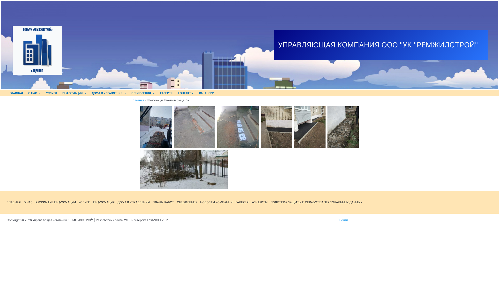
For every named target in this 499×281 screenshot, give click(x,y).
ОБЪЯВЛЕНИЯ (141, 93)
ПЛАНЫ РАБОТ (163, 202)
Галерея (166, 93)
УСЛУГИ (51, 93)
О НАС (32, 93)
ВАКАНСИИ (206, 93)
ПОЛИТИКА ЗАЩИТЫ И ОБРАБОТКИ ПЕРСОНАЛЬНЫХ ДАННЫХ (316, 202)
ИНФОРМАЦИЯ (72, 93)
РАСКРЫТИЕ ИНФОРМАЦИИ (55, 202)
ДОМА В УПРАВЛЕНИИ (107, 93)
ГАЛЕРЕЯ (242, 202)
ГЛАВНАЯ (16, 93)
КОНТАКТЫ (186, 93)
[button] (39, 93)
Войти (343, 220)
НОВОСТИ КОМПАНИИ (216, 202)
